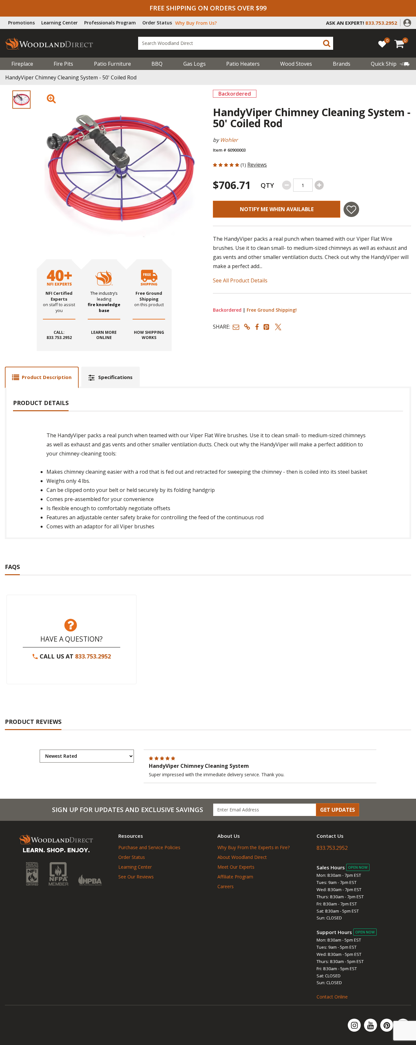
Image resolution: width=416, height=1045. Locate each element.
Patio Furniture (112, 63)
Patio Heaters (243, 63)
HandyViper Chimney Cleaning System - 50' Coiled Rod (70, 77)
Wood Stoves (296, 63)
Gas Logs (194, 63)
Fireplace (22, 63)
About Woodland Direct (242, 857)
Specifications (115, 377)
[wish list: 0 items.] (382, 44)
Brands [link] (341, 63)
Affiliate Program (235, 877)
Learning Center (59, 23)
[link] (390, 64)
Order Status (157, 23)
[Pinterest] (387, 1025)
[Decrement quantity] (287, 185)
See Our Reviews (136, 877)
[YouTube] (371, 1025)
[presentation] (21, 99)
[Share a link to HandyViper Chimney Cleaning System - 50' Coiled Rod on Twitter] (278, 326)
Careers (225, 886)
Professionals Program (110, 23)
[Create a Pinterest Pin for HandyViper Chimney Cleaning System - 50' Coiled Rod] (267, 326)
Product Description (47, 377)
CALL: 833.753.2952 (59, 335)
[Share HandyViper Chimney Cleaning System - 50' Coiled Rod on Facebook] (257, 326)
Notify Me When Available (277, 209)
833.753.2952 (93, 656)
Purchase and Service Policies (149, 847)
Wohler (229, 139)
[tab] (42, 377)
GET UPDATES (337, 809)
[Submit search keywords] (326, 43)
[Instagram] (355, 1025)
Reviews (257, 164)
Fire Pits (63, 63)
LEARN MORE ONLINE (104, 335)
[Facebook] (403, 1025)
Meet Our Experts (235, 867)
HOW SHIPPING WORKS (149, 335)
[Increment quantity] (319, 185)
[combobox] (235, 43)
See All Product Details (240, 280)
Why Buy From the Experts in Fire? (253, 847)
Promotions (21, 23)
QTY (267, 185)
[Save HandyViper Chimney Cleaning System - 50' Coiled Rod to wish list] (351, 209)
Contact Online (332, 997)
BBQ (156, 63)
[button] (407, 22)
